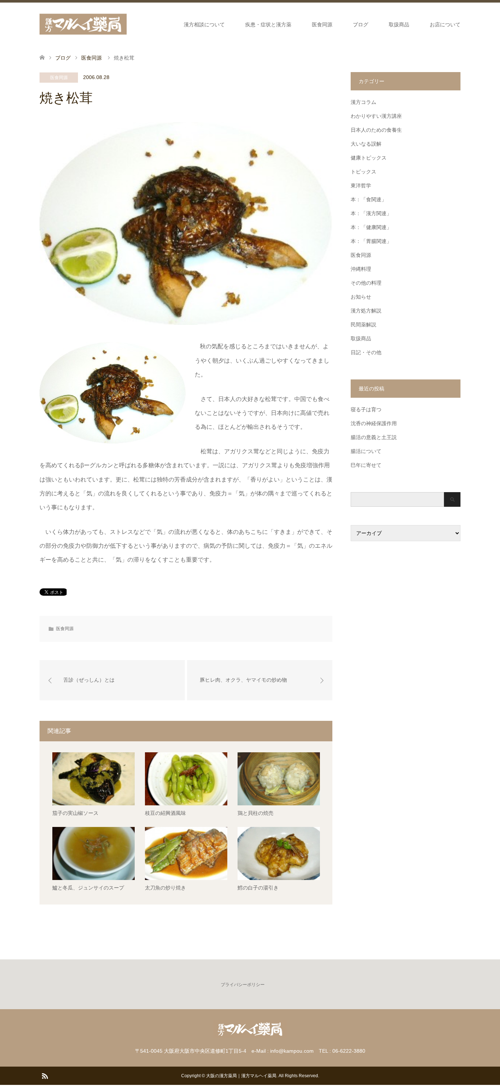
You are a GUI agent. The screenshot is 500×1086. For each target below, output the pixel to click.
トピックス (363, 172)
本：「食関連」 (369, 199)
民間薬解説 (363, 324)
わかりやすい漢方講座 (376, 116)
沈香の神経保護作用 (374, 423)
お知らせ (361, 297)
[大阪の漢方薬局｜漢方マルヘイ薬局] (83, 24)
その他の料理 (366, 283)
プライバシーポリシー (243, 984)
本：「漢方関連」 (371, 213)
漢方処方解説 (366, 311)
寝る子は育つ (366, 409)
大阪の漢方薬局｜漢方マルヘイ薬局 (241, 1075)
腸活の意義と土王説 (374, 437)
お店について (445, 24)
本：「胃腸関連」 (371, 241)
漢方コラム (363, 102)
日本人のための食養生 (376, 130)
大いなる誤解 (366, 144)
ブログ (360, 24)
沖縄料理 (361, 269)
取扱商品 (399, 24)
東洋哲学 (361, 185)
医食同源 (322, 24)
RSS (44, 1075)
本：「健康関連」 (371, 227)
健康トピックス (369, 158)
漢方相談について (204, 24)
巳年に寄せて (366, 465)
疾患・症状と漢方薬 (268, 24)
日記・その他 (366, 352)
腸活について (366, 451)
